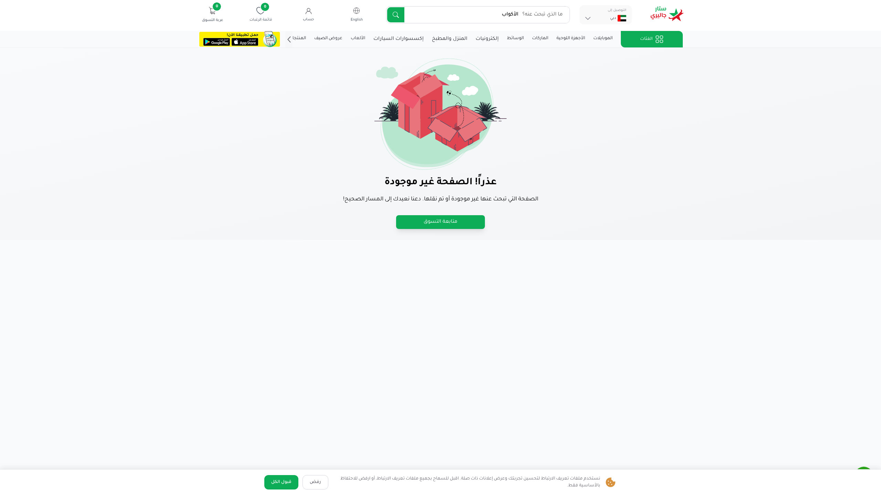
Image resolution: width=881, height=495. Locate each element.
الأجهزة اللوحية (570, 38)
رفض (315, 482)
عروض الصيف (328, 38)
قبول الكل (281, 482)
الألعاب (358, 38)
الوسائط (515, 38)
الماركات (540, 38)
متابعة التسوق (440, 222)
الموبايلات (603, 38)
